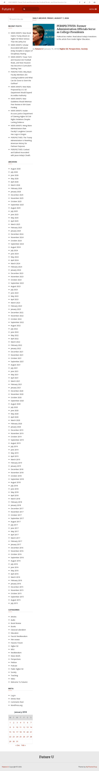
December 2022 (17, 312)
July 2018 (14, 485)
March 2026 (15, 185)
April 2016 (14, 574)
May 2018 (14, 492)
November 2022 (17, 316)
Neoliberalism (16, 652)
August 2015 (16, 600)
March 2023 (15, 303)
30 (14, 741)
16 (14, 732)
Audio (13, 620)
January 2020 (16, 427)
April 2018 (14, 495)
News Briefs (15, 656)
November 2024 (17, 237)
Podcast (14, 666)
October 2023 (16, 280)
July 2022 (14, 329)
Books (13, 626)
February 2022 (16, 345)
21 (31, 732)
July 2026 (14, 172)
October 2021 (16, 358)
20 (27, 732)
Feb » (23, 745)
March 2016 (15, 577)
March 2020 (15, 420)
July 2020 (14, 407)
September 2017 (17, 518)
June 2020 (14, 410)
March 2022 (15, 342)
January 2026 (16, 191)
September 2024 (17, 244)
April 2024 (14, 260)
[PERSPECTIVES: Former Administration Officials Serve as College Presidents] (43, 35)
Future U (8, 9)
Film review (15, 639)
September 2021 (17, 361)
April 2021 (14, 378)
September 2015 (17, 597)
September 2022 (17, 322)
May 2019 (14, 453)
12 (24, 727)
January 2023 (16, 309)
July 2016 (14, 564)
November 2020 (17, 394)
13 (27, 727)
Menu (92, 9)
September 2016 (17, 557)
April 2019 (14, 456)
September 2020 (17, 401)
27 (27, 737)
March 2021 (15, 381)
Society (84, 49)
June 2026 (14, 175)
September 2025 (17, 205)
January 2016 (16, 583)
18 (20, 732)
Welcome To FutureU (19, 682)
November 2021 (17, 355)
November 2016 (17, 551)
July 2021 (14, 368)
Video (13, 679)
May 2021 (14, 374)
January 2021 (16, 387)
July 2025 (14, 211)
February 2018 (16, 502)
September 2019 (17, 440)
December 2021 (17, 352)
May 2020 (14, 414)
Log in (13, 695)
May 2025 (14, 218)
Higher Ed (64, 49)
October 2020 (16, 397)
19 (24, 732)
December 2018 (17, 469)
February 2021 (16, 384)
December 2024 (17, 234)
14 (31, 727)
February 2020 (16, 423)
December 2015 (17, 587)
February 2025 (16, 227)
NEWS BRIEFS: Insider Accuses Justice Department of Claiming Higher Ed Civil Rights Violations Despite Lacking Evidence (22, 116)
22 (10, 737)
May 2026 (14, 178)
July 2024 (14, 250)
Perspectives (74, 49)
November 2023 (17, 276)
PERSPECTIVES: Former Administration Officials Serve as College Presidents (76, 29)
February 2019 (16, 463)
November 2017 (17, 512)
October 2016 (16, 554)
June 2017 (14, 528)
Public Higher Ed (17, 669)
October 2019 (16, 436)
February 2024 (16, 267)
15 (10, 732)
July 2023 (14, 289)
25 (20, 737)
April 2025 (14, 221)
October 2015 (16, 593)
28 (31, 737)
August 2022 (16, 325)
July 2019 (14, 446)
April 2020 (14, 417)
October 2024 (16, 240)
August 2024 (16, 247)
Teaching (14, 675)
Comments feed (17, 702)
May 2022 (14, 335)
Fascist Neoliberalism (19, 636)
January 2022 (16, 348)
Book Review (16, 623)
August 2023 (16, 286)
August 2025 (16, 208)
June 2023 (14, 293)
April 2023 (14, 299)
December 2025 (17, 195)
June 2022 (14, 332)
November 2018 (17, 472)
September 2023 (17, 283)
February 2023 (16, 306)
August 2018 (16, 482)
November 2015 (17, 590)
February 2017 (16, 541)
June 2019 (14, 450)
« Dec (17, 745)
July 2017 (14, 525)
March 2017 (15, 538)
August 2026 (16, 169)
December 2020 (17, 391)
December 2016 (17, 548)
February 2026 (16, 188)
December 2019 (17, 430)
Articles (13, 617)
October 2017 (16, 515)
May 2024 (14, 257)
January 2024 (16, 270)
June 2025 (14, 214)
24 (17, 737)
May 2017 (14, 531)
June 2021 (14, 371)
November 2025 (17, 198)
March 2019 (15, 459)
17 (17, 732)
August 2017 (16, 521)
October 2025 (16, 201)
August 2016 (16, 561)
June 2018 (14, 489)
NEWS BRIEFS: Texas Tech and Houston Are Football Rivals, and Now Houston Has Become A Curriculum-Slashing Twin (44, 2)
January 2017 (16, 544)
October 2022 (16, 319)
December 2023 (17, 273)
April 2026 (14, 182)
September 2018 (17, 479)
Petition (14, 662)
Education (14, 633)
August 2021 (16, 365)
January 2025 (16, 231)
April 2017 (14, 534)
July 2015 (14, 603)
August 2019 (16, 443)
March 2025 (15, 224)
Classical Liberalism (18, 630)
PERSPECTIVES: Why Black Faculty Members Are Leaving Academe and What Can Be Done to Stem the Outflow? (22, 78)
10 (17, 727)
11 (20, 727)
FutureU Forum (17, 643)
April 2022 (14, 338)
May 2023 (14, 296)
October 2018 (16, 476)
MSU (12, 649)
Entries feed (15, 699)
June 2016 (14, 567)
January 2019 (16, 466)
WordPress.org (16, 705)
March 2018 (15, 499)
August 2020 (16, 404)
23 (14, 737)
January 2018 (16, 505)
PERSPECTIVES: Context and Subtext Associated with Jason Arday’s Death (20, 152)
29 (10, 741)
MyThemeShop (91, 767)
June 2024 (14, 254)
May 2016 (14, 570)
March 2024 (15, 263)
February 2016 (16, 580)
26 (24, 737)
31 (17, 741)
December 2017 (17, 508)
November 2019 (17, 433)
